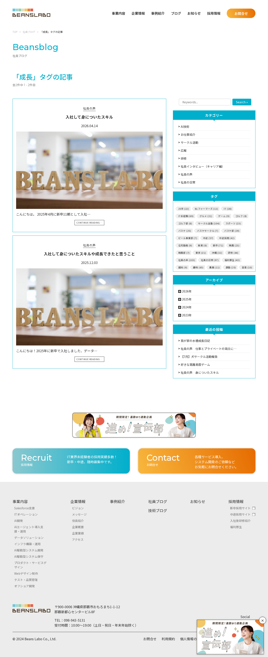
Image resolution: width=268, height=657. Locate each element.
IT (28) (228, 208)
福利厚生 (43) (232, 260)
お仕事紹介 (188, 134)
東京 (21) (201, 252)
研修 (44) (233, 252)
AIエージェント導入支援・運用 (28, 529)
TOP (15, 32)
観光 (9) (182, 267)
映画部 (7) (184, 252)
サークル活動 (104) (209, 223)
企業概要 (78, 527)
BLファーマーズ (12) (206, 208)
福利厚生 (236, 527)
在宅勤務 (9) (185, 245)
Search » (242, 102)
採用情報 (236, 501)
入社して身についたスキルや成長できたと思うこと (89, 253)
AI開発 (18, 521)
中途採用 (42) (226, 238)
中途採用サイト (240, 514)
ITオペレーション (26, 514)
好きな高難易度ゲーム (195, 364)
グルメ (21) (206, 216)
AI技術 (185, 126)
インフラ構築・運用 (27, 544)
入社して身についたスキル (89, 117)
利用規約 (168, 638)
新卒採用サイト (240, 508)
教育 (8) (202, 245)
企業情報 (77, 501)
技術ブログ (157, 510)
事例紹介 (158, 13)
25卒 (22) (183, 208)
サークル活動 (189, 142)
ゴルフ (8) (241, 216)
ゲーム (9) (224, 216)
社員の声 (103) (186, 260)
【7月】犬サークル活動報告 (199, 356)
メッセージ (79, 514)
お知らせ (194, 13)
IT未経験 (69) (186, 216)
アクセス (78, 539)
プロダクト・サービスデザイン (30, 565)
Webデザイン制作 (26, 573)
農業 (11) (214, 267)
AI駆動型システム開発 (28, 550)
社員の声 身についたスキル (200, 372)
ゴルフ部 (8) (185, 223)
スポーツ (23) (233, 223)
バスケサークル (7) (207, 230)
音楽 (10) (247, 267)
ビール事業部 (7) (187, 238)
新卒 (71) (218, 245)
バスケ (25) (184, 230)
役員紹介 (78, 521)
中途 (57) (208, 238)
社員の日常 (188, 182)
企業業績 (78, 533)
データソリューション (29, 537)
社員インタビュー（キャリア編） (203, 166)
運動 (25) (231, 267)
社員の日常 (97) (210, 260)
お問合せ (241, 13)
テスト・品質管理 (26, 580)
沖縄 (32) (217, 252)
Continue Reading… (89, 222)
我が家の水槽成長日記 (195, 341)
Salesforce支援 (24, 508)
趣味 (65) (198, 267)
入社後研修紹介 (240, 521)
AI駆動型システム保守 (28, 556)
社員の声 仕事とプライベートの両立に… (208, 349)
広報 (184, 150)
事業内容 (20, 501)
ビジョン (78, 508)
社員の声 (89, 108)
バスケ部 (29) (232, 230)
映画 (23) (234, 245)
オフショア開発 (24, 586)
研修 (184, 158)
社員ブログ (29, 32)
